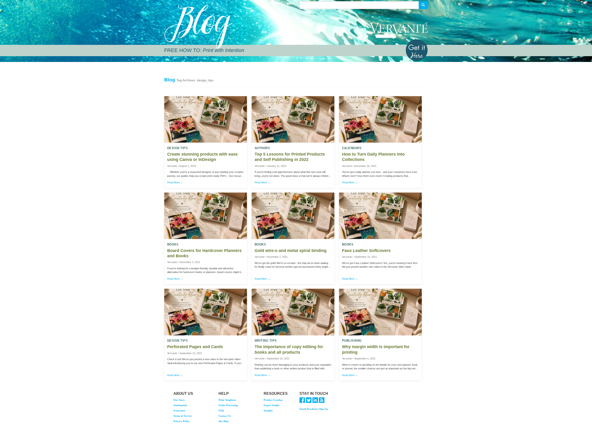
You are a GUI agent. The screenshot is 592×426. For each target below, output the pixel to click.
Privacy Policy (181, 421)
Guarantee (179, 410)
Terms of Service (182, 415)
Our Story (179, 399)
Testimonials (180, 405)
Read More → (175, 182)
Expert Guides (272, 405)
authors (262, 148)
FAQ (221, 410)
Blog (169, 79)
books (173, 244)
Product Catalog (273, 399)
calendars (352, 148)
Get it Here (417, 50)
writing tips (266, 340)
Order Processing (228, 405)
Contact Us (225, 415)
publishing (352, 340)
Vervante (398, 30)
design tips (177, 148)
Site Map (223, 421)
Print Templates (227, 399)
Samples (268, 410)
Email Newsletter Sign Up (313, 409)
